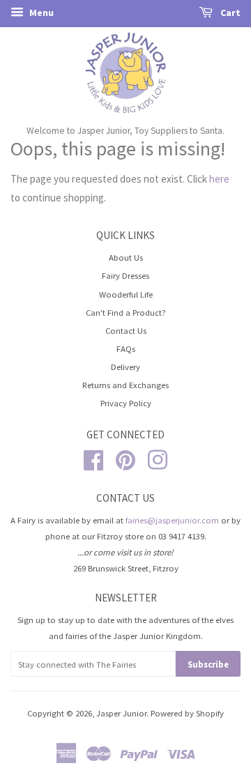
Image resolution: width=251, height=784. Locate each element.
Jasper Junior (121, 712)
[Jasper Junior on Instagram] (157, 458)
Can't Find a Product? (126, 312)
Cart (229, 12)
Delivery (125, 366)
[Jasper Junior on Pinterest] (125, 458)
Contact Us (125, 330)
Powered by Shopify (187, 712)
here (219, 178)
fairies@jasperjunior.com (172, 519)
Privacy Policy (125, 402)
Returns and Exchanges (125, 384)
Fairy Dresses (125, 275)
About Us (126, 257)
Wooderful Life (126, 294)
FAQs (125, 348)
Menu (40, 12)
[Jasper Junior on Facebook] (93, 458)
